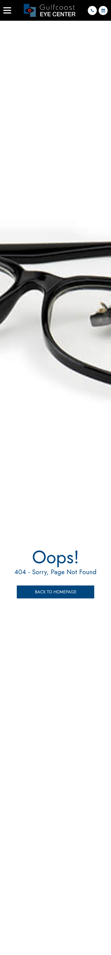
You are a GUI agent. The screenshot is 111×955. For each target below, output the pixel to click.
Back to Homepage (55, 592)
